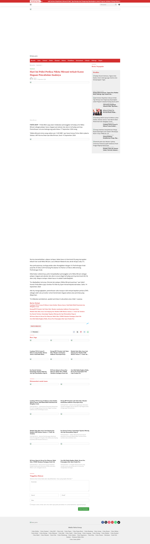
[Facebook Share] (74, 332)
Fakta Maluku (105, 533)
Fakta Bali (61, 533)
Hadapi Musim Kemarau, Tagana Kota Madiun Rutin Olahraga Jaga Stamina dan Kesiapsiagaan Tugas (105, 93)
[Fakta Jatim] (34, 56)
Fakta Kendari (114, 533)
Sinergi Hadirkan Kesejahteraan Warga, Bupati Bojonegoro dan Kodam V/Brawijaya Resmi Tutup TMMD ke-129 (111, 137)
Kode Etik (114, 535)
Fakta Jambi (69, 533)
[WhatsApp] (115, 522)
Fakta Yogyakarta (82, 535)
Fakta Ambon (72, 535)
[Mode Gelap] (119, 4)
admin (35, 78)
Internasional (79, 60)
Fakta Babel (36, 535)
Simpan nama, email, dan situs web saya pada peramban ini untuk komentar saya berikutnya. (58, 504)
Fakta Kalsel (34, 533)
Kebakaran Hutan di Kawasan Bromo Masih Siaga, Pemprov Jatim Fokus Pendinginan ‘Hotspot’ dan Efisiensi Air (110, 111)
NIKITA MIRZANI (36, 326)
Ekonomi (57, 60)
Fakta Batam (106, 531)
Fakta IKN (53, 531)
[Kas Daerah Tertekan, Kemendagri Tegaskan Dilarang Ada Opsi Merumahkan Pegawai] (39, 363)
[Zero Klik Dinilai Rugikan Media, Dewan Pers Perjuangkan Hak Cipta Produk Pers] (80, 363)
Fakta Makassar (53, 533)
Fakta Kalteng (43, 533)
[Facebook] (102, 522)
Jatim (38, 60)
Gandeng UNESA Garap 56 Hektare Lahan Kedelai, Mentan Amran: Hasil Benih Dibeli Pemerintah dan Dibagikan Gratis (57, 305)
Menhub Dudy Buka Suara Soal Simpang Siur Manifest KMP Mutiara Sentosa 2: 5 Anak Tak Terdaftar (57, 311)
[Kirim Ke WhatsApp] (88, 332)
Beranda (33, 60)
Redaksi (68, 537)
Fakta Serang (77, 533)
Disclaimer (107, 535)
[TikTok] (118, 522)
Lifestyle (87, 60)
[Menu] (31, 4)
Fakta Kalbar (35, 531)
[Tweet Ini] (77, 332)
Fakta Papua (68, 531)
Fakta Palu (53, 535)
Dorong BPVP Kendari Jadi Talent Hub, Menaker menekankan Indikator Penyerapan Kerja (54, 309)
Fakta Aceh (60, 531)
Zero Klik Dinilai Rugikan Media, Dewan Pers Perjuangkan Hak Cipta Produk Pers (52, 319)
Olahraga (93, 60)
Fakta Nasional (44, 531)
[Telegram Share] (84, 332)
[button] (116, 4)
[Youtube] (112, 522)
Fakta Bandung (89, 531)
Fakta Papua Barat (78, 531)
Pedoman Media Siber (78, 537)
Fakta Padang (96, 533)
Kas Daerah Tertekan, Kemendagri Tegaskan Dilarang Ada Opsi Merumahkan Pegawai (53, 314)
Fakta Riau (91, 535)
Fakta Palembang (62, 535)
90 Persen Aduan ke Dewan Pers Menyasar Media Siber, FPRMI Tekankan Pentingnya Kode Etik (55, 316)
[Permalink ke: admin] (31, 78)
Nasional (45, 60)
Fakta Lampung (87, 533)
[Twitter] (106, 522)
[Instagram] (109, 522)
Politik (51, 60)
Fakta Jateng (97, 531)
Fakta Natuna (99, 535)
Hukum (64, 60)
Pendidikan (71, 60)
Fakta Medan (114, 531)
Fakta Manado (45, 535)
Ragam (100, 60)
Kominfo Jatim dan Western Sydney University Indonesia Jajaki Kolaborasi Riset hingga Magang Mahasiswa (110, 149)
